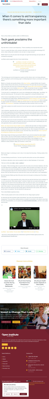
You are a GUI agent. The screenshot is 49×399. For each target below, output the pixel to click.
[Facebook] (2, 1)
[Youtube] (5, 1)
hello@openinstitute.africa (34, 360)
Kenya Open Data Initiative (39, 136)
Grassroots (9, 12)
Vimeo (37, 231)
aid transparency (9, 103)
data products (21, 88)
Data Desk (36, 286)
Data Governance (12, 288)
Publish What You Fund (29, 231)
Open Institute (29, 12)
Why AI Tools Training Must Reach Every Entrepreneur (24, 282)
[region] (15, 390)
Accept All (23, 394)
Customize (8, 394)
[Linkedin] (7, 1)
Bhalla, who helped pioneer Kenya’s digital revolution (13, 125)
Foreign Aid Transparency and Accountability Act (28, 100)
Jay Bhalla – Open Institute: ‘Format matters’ (11, 231)
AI (24, 286)
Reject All (16, 394)
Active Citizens (5, 288)
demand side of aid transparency (35, 86)
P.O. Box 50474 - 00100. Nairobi (35, 370)
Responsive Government (9, 290)
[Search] (46, 1)
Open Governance (21, 12)
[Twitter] (3, 1)
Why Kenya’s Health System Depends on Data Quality (40, 282)
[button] (38, 4)
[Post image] (9, 272)
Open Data (15, 12)
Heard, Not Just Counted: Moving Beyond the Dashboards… (9, 283)
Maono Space (28, 286)
